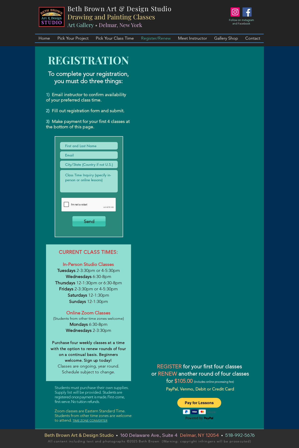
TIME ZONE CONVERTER (90, 420)
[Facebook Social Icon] (247, 12)
